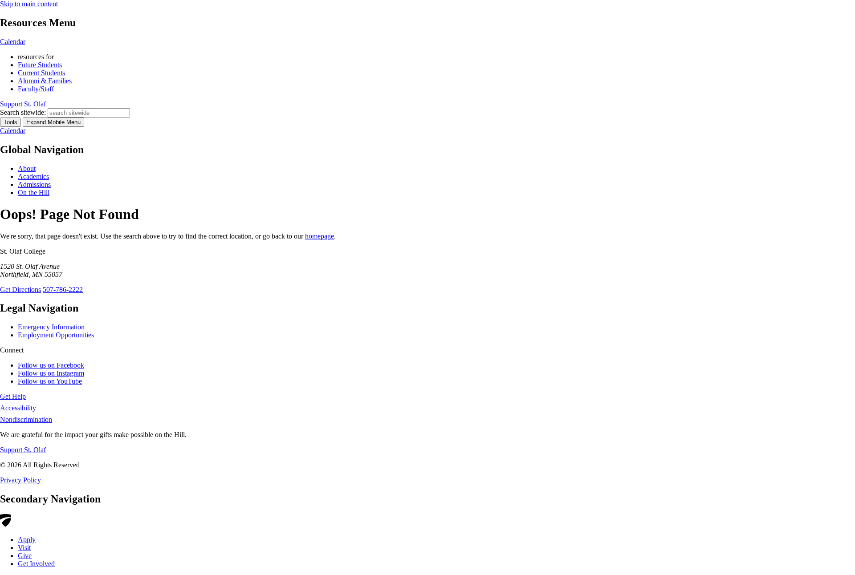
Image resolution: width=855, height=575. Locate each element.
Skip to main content (29, 4)
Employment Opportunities (56, 335)
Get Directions (20, 289)
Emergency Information (51, 327)
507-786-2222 (63, 289)
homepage (319, 236)
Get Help (13, 396)
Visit (24, 547)
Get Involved (36, 563)
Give (25, 555)
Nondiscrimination (26, 419)
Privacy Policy (20, 480)
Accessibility (18, 408)
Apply (27, 539)
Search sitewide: (23, 112)
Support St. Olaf (23, 450)
